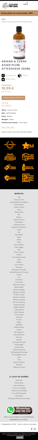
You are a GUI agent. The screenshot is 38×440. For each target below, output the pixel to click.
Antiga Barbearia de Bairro (19, 202)
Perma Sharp (19, 315)
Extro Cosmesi (19, 252)
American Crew (19, 200)
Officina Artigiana (19, 300)
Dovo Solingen (19, 245)
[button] (34, 8)
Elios (19, 250)
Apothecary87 (19, 205)
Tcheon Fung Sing (19, 350)
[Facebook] (32, 429)
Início (3, 19)
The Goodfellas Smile (19, 355)
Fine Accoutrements (19, 257)
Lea (19, 277)
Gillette (19, 262)
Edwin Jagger (19, 247)
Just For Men (19, 265)
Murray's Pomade (19, 297)
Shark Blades (19, 345)
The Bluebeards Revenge (19, 352)
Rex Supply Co (19, 332)
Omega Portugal (19, 305)
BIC (19, 215)
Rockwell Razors (19, 335)
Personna (19, 317)
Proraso (19, 320)
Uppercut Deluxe (19, 362)
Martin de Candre (19, 285)
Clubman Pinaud (19, 225)
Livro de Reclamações (19, 393)
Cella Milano (19, 222)
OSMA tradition (19, 307)
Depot (19, 237)
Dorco (19, 242)
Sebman (19, 340)
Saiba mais (28, 435)
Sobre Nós (19, 380)
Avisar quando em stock (13, 98)
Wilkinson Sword (19, 367)
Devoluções (19, 396)
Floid (19, 260)
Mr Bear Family (19, 295)
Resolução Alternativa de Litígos (19, 399)
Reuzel (19, 330)
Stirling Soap (19, 347)
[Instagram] (35, 429)
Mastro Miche (19, 287)
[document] (19, 436)
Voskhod (19, 365)
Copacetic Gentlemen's (19, 227)
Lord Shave (19, 280)
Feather (19, 255)
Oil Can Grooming (19, 302)
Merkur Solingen (19, 290)
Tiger (19, 357)
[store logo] (10, 5)
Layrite (19, 275)
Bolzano (19, 217)
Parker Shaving (19, 312)
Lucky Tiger (19, 282)
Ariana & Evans (19, 207)
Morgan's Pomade (19, 292)
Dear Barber (19, 235)
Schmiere (19, 337)
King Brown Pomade (19, 270)
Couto (19, 230)
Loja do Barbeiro (19, 386)
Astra (19, 210)
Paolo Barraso (19, 310)
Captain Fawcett (19, 220)
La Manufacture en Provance (19, 272)
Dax (19, 232)
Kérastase (19, 267)
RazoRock (19, 325)
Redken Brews (19, 327)
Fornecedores (19, 383)
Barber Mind (19, 212)
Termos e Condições (19, 388)
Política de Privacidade (19, 391)
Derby (19, 240)
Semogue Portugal (19, 342)
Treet (19, 360)
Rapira (19, 322)
